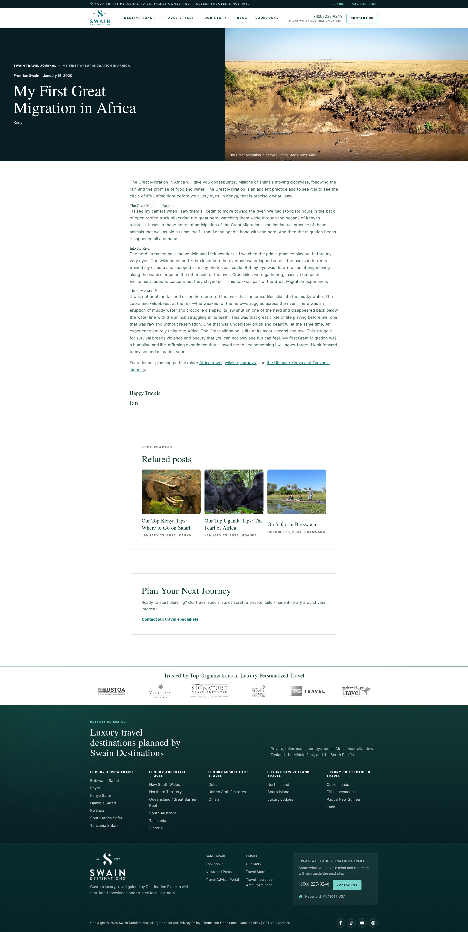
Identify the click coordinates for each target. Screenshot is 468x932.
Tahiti (332, 807)
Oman (213, 799)
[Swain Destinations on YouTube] (362, 923)
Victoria (156, 828)
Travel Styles (178, 18)
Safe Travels (215, 856)
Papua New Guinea (343, 799)
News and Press (219, 872)
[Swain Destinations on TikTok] (351, 923)
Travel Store (255, 872)
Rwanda (97, 810)
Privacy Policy (190, 923)
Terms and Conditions (220, 923)
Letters (251, 856)
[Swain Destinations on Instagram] (373, 923)
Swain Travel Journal (35, 65)
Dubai (213, 784)
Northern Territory (165, 791)
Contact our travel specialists (170, 619)
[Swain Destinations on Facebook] (340, 923)
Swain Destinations (133, 923)
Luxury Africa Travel (112, 772)
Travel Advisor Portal (222, 879)
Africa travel (210, 362)
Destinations (138, 18)
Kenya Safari (101, 795)
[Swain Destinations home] (102, 17)
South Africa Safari (106, 818)
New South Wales (164, 784)
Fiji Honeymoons (341, 791)
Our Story (216, 18)
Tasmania (157, 820)
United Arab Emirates (227, 791)
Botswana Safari (104, 780)
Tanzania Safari (104, 825)
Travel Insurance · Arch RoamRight (260, 882)
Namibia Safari (103, 803)
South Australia (162, 813)
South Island (278, 791)
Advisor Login (365, 4)
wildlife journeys (240, 362)
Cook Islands (338, 784)
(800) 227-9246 (328, 16)
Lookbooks (267, 18)
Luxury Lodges (280, 799)
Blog (242, 18)
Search (339, 4)
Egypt (95, 788)
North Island (278, 784)
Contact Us (362, 18)
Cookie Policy (250, 923)
